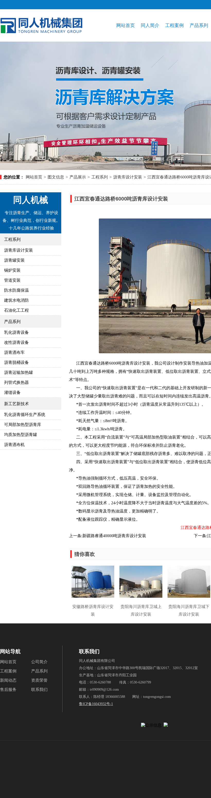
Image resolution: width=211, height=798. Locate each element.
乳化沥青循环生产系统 (24, 414)
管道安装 (12, 280)
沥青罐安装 (14, 260)
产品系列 (199, 25)
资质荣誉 (39, 680)
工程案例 (174, 25)
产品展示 (77, 177)
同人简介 (150, 25)
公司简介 (39, 662)
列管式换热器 (16, 382)
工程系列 (99, 177)
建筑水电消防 (16, 300)
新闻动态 (8, 680)
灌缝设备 (12, 392)
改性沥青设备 (16, 342)
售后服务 (8, 689)
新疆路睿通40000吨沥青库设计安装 (114, 536)
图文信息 (56, 177)
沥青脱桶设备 (16, 362)
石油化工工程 (16, 310)
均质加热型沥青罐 (20, 434)
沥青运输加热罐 (18, 372)
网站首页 (125, 25)
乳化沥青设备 (16, 332)
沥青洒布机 (14, 444)
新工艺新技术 (16, 404)
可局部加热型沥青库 (22, 424)
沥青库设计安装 (127, 177)
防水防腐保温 (16, 290)
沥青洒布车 (14, 352)
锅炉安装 (12, 270)
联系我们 (39, 689)
